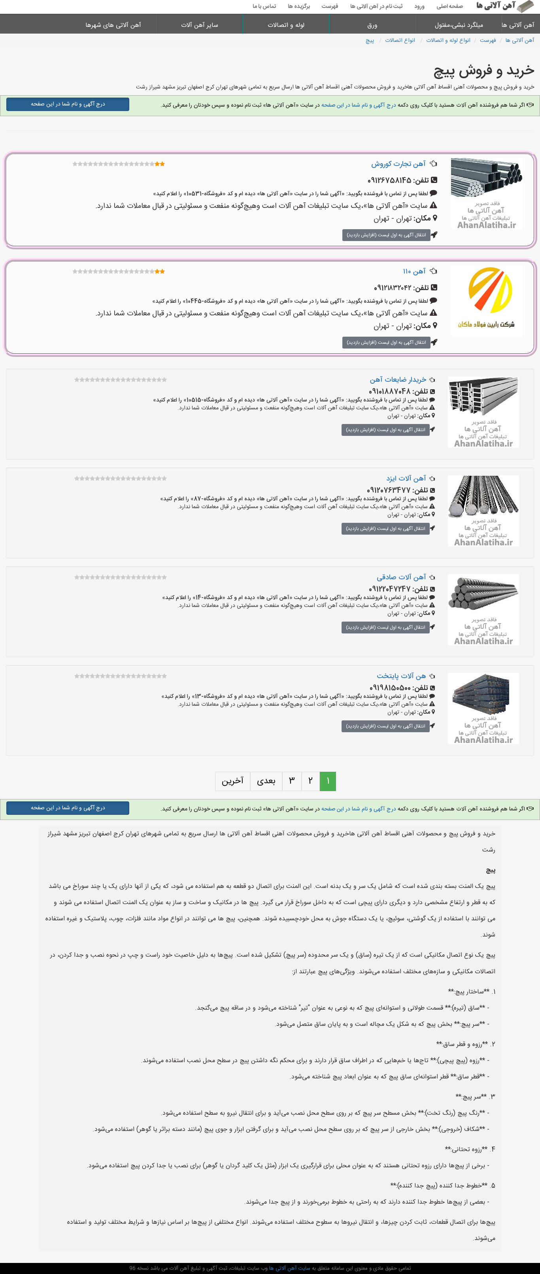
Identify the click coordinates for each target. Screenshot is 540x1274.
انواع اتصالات (401, 40)
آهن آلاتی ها (521, 25)
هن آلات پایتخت (401, 676)
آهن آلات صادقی (401, 578)
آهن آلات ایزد (406, 479)
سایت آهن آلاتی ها (289, 1268)
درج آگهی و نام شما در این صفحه (358, 105)
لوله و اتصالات (286, 25)
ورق (372, 25)
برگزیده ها (299, 6)
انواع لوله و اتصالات (448, 40)
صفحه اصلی (449, 6)
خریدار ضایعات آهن (398, 380)
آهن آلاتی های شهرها (113, 25)
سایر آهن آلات (199, 25)
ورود (419, 6)
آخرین (233, 781)
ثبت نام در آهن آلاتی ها (376, 6)
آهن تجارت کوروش (398, 164)
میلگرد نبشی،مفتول (459, 25)
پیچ (371, 40)
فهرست (330, 6)
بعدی (266, 781)
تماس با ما (264, 6)
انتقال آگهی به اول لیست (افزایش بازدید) (386, 235)
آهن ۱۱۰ (414, 272)
